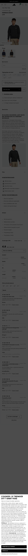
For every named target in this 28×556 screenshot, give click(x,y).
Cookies (3, 521)
